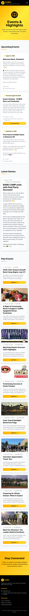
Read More (13, 282)
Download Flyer (15, 123)
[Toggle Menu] (27, 3)
